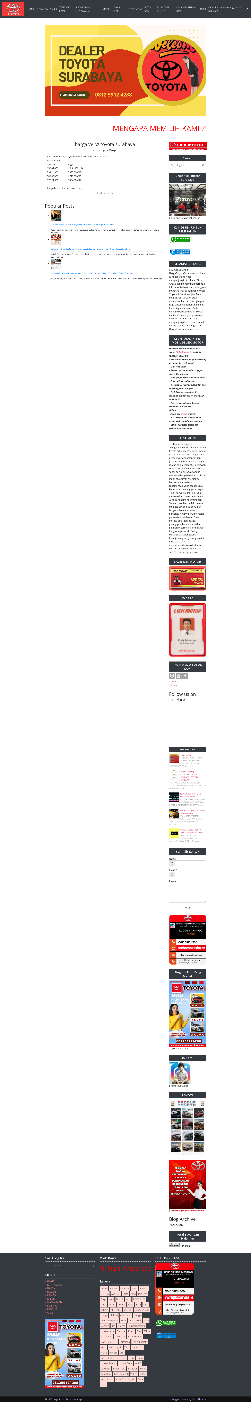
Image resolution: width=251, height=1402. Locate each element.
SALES (53, 9)
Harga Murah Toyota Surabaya (67, 1399)
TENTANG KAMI (64, 9)
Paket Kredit (119, 1368)
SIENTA (114, 1315)
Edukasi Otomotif (136, 1326)
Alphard (114, 1352)
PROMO (51, 1295)
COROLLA (120, 1336)
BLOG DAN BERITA (163, 9)
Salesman (125, 1341)
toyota (112, 1304)
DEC (122, 1352)
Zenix (140, 1379)
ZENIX (146, 1331)
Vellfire (133, 1374)
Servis (143, 1368)
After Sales (125, 1315)
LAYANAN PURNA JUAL (186, 9)
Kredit (131, 1331)
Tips (139, 1331)
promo (184, 413)
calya (103, 1384)
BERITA (105, 1293)
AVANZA (115, 1293)
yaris (111, 1299)
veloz (128, 1299)
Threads (173, 681)
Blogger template (180, 1399)
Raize (130, 1304)
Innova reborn (135, 1336)
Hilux (131, 1358)
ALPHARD (116, 1309)
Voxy (146, 1320)
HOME (31, 9)
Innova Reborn (108, 1363)
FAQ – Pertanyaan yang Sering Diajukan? (224, 9)
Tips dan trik (135, 1320)
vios (113, 1326)
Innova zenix (107, 1331)
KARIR (202, 9)
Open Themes (199, 1399)
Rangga (138, 1315)
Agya (133, 1293)
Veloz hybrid (107, 1379)
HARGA (51, 1288)
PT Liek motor (182, 352)
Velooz (143, 1374)
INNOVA (142, 1293)
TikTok (173, 685)
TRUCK (104, 1309)
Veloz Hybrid (115, 1347)
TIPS (145, 1304)
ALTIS (104, 1352)
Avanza (121, 1326)
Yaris (127, 1347)
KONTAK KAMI (55, 1284)
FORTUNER (139, 1299)
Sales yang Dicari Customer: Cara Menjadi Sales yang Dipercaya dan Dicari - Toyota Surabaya (90, 249)
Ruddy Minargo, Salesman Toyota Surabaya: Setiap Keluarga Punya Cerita (82, 224)
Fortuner (121, 1331)
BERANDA (42, 9)
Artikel (134, 1288)
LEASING (52, 1305)
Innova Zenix (125, 1363)
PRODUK (52, 1309)
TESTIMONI (135, 9)
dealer (104, 1288)
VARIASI (128, 1309)
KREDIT (51, 1298)
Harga (104, 1315)
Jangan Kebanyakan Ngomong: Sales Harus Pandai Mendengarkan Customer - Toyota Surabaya (92, 273)
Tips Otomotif (121, 1374)
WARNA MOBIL (55, 1302)
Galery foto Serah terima (113, 1358)
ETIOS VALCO (142, 1309)
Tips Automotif (139, 1341)
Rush (103, 1304)
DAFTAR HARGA (109, 1320)
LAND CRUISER (109, 1341)
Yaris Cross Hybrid (125, 1379)
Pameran (133, 1368)
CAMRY (105, 1326)
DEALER (51, 1291)
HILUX (119, 1299)
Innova (140, 1358)
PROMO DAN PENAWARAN (83, 9)
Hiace (124, 1320)
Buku (138, 1304)
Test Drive (106, 1374)
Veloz (104, 1347)
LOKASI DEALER (117, 9)
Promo (121, 1304)
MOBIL (106, 9)
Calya (103, 1299)
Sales (125, 1293)
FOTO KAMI (147, 9)
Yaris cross (138, 1347)
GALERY (51, 1312)
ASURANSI (106, 1336)
